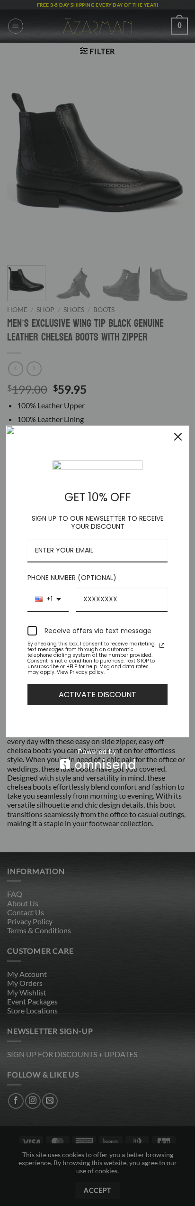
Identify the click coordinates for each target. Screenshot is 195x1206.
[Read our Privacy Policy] (162, 645)
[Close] (178, 436)
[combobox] (48, 600)
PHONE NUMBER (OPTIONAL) (71, 577)
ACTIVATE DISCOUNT (97, 694)
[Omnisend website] (97, 759)
